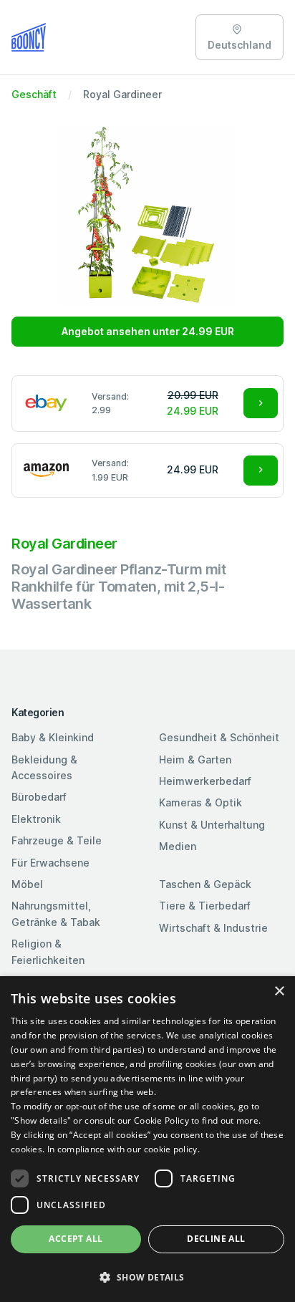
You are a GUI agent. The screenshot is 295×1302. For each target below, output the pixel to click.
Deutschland (239, 45)
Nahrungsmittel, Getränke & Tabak (55, 913)
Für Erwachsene (50, 863)
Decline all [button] (216, 1239)
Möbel (27, 884)
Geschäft (34, 94)
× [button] (279, 991)
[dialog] (147, 1139)
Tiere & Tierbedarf (205, 906)
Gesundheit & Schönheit (219, 737)
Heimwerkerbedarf (205, 781)
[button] (147, 1277)
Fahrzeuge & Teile (56, 840)
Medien (177, 846)
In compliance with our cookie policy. (123, 1149)
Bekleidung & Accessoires (44, 767)
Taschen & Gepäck (205, 884)
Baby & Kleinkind (52, 737)
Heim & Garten (195, 759)
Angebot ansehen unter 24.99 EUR (148, 331)
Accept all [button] (75, 1239)
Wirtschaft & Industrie (213, 928)
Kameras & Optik (200, 802)
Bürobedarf (39, 797)
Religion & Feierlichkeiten (47, 951)
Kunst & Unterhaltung (212, 825)
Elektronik (36, 819)
